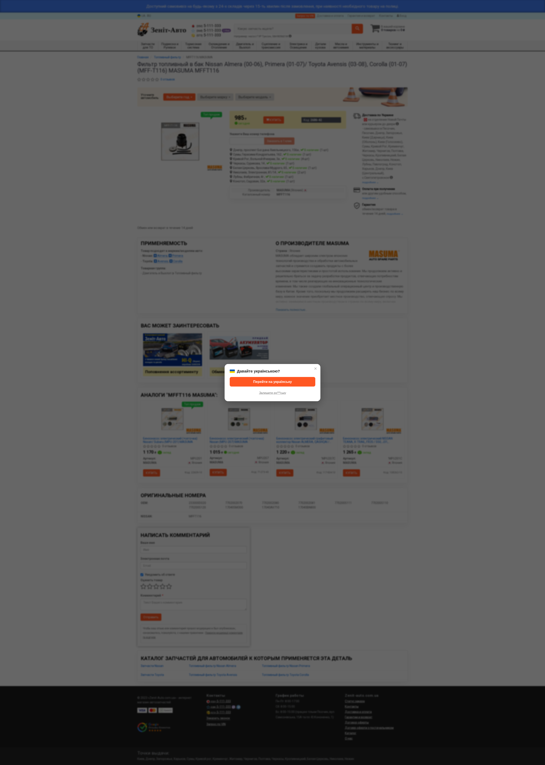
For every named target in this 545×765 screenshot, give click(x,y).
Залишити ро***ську (272, 392)
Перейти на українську (272, 382)
